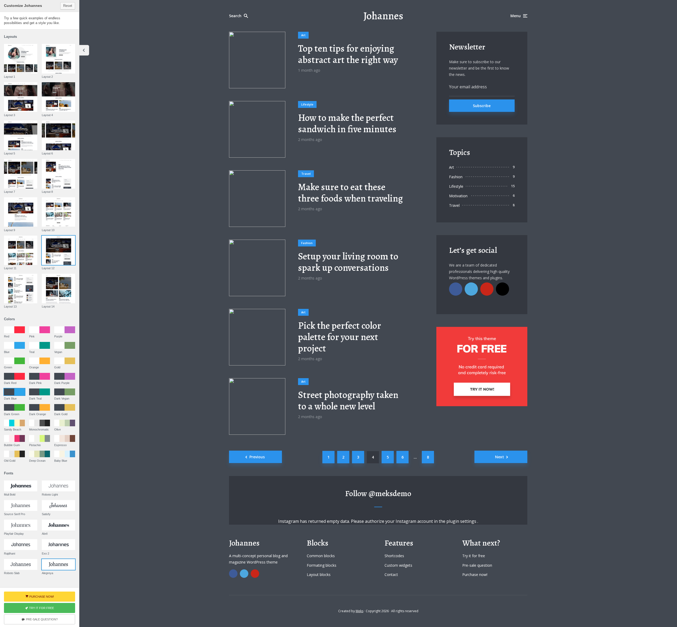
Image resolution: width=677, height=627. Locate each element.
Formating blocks (321, 565)
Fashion (307, 243)
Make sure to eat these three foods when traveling (350, 192)
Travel (306, 174)
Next (499, 456)
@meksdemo (390, 493)
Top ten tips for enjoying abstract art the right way (348, 54)
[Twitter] (471, 289)
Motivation (458, 195)
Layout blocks (319, 574)
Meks (359, 611)
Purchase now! (474, 574)
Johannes (383, 15)
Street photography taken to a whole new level (348, 400)
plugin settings (461, 521)
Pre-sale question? (42, 619)
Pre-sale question (477, 565)
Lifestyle (307, 104)
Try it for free (473, 555)
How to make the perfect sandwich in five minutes (347, 123)
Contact (391, 574)
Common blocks (321, 555)
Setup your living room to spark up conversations (348, 261)
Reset (67, 6)
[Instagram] (502, 289)
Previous (257, 456)
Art (303, 35)
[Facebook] (455, 289)
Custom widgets (398, 565)
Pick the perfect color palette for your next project (339, 337)
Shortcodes (394, 555)
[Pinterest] (486, 289)
